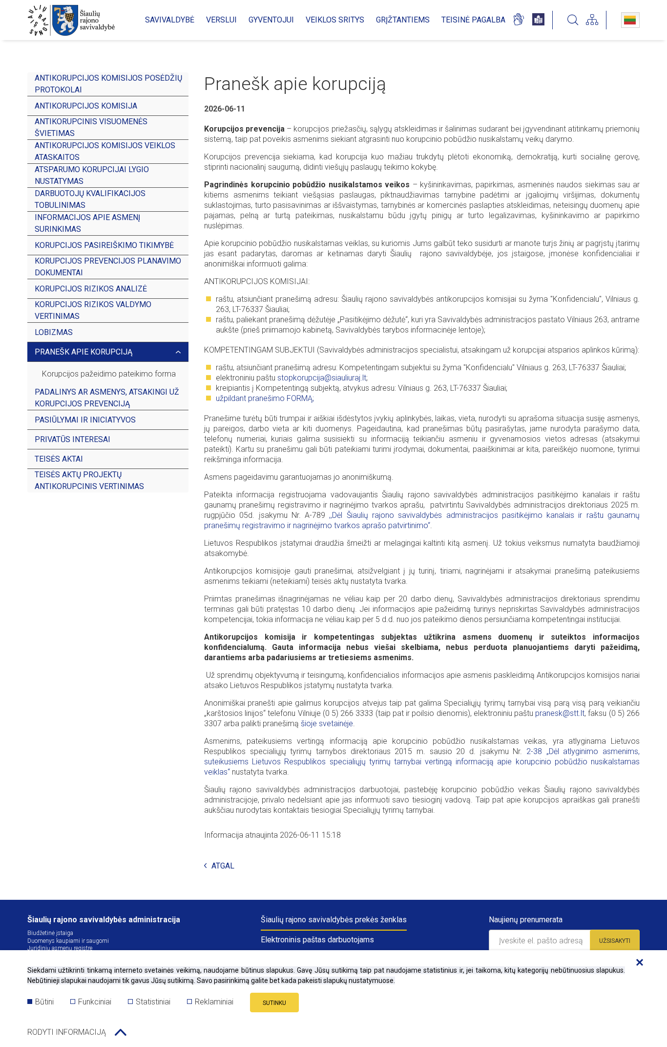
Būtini (44, 1001)
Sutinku (274, 1003)
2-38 (534, 751)
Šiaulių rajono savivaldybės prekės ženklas (334, 919)
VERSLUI (221, 19)
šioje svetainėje (327, 723)
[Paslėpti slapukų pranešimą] (637, 963)
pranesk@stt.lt (559, 713)
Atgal (222, 866)
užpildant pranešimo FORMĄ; (265, 398)
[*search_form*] (572, 20)
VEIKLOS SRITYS (335, 19)
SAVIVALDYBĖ (169, 19)
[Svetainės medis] (592, 20)
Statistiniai (153, 1001)
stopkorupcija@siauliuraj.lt (321, 377)
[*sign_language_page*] (518, 20)
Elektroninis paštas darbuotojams (317, 939)
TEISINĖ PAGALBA (473, 19)
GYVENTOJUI (271, 19)
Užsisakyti (614, 940)
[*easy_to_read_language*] (538, 20)
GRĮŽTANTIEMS (403, 19)
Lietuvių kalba (630, 20)
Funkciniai (94, 1001)
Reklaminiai (214, 1001)
